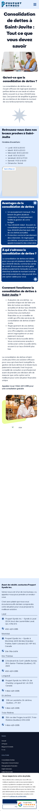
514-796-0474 (11, 651)
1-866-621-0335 (12, 691)
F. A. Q (3, 750)
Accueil (4, 741)
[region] (19, 792)
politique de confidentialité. (18, 796)
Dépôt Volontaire (7, 769)
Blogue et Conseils (7, 747)
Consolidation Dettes (8, 760)
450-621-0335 (11, 629)
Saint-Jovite (10, 295)
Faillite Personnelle (7, 772)
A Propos (4, 744)
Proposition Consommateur (10, 763)
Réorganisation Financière (9, 766)
